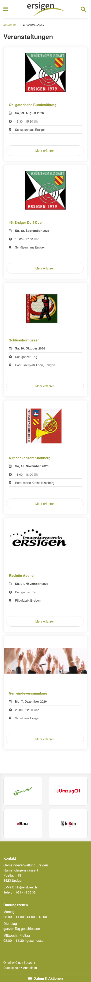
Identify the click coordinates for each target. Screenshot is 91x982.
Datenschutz (11, 967)
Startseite (10, 24)
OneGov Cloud (13, 962)
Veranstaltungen (33, 24)
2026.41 (31, 962)
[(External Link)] (23, 791)
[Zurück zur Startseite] (45, 9)
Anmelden (30, 967)
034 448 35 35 (26, 892)
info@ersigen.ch (26, 887)
